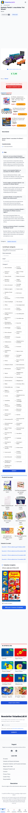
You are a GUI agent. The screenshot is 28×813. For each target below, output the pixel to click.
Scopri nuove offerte (14, 702)
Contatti (5, 771)
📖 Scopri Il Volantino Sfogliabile (14, 607)
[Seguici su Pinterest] (16, 751)
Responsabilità (6, 779)
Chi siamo (5, 758)
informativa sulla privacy (17, 728)
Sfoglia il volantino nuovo (14, 86)
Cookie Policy (6, 776)
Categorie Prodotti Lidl (9, 769)
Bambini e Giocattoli (12, 241)
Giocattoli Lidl (6, 5)
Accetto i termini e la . (12, 728)
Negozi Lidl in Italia (8, 766)
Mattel (6, 78)
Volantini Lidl (5, 14)
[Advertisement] (14, 32)
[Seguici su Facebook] (11, 751)
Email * (4, 258)
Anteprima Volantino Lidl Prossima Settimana (14, 764)
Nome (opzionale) (7, 253)
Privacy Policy (6, 774)
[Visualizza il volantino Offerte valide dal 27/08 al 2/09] (14, 586)
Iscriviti (14, 732)
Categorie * (5, 264)
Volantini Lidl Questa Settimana (11, 761)
